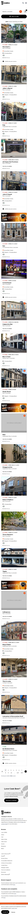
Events (2, 843)
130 (22, 772)
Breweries (3, 846)
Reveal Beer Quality (8, 51)
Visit (2, 837)
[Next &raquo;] (26, 771)
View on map (15, 16)
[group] (14, 33)
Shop (2, 856)
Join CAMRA (4, 832)
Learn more (14, 908)
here (14, 884)
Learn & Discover (5, 853)
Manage (13, 912)
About (2, 834)
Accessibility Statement (6, 860)
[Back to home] (5, 3)
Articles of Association (6, 862)
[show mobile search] (23, 2)
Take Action (4, 841)
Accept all (5, 912)
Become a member (11, 800)
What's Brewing (5, 874)
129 (18, 772)
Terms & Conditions (5, 869)
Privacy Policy (4, 858)
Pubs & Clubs (4, 839)
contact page (4, 823)
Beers (2, 848)
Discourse (3, 872)
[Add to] (24, 26)
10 (11, 772)
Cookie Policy (4, 865)
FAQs (22, 822)
